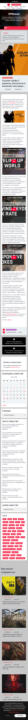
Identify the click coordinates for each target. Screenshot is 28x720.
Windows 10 (21, 531)
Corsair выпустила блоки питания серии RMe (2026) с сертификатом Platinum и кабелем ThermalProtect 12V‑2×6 (13, 452)
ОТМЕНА (8, 715)
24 (4, 398)
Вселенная (14, 540)
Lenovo (5, 525)
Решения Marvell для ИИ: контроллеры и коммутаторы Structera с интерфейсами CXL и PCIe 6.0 (13, 482)
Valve (20, 332)
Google (11, 522)
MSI (17, 525)
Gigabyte (5, 522)
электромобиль (20, 558)
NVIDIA (16, 6)
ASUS (13, 8)
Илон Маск (20, 8)
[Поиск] (26, 28)
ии (20, 546)
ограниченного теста (11, 314)
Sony (4, 531)
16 (24, 391)
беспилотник (6, 552)
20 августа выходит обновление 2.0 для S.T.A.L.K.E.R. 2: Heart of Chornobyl (12, 468)
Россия (13, 555)
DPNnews (14, 14)
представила (12, 102)
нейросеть (15, 552)
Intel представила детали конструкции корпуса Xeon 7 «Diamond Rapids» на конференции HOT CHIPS (12, 434)
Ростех (19, 555)
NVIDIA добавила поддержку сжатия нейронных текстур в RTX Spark (11, 489)
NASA (22, 525)
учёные (12, 558)
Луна (12, 543)
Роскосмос (6, 555)
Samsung (10, 6)
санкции (5, 558)
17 (4, 395)
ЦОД (16, 546)
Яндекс (19, 549)
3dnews (9, 319)
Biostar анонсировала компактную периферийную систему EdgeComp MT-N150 (13, 475)
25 (7, 398)
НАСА (22, 537)
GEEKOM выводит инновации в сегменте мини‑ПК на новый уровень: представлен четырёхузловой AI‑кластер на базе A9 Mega (13, 461)
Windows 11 (6, 534)
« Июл (4, 405)
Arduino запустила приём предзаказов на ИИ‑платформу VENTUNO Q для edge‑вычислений (13, 426)
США (4, 546)
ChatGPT (21, 519)
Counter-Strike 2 (11, 332)
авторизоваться (14, 367)
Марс (17, 537)
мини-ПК (10, 546)
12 (10, 391)
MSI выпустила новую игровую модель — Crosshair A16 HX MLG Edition (12, 496)
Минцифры (11, 537)
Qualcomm (11, 528)
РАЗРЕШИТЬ (20, 715)
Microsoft (22, 6)
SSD (9, 531)
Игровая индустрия (7, 77)
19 (10, 395)
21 (17, 395)
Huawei (17, 522)
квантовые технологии (9, 549)
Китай (18, 534)
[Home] (2, 27)
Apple (9, 519)
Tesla (14, 531)
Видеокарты (6, 540)
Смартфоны (19, 543)
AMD (4, 519)
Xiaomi (8, 8)
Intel (5, 6)
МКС (4, 537)
